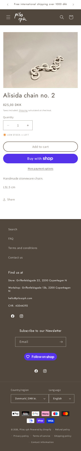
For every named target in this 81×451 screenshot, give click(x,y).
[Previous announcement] (7, 4)
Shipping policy (62, 435)
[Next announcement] (73, 4)
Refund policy (62, 429)
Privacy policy (21, 435)
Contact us (15, 257)
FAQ (11, 238)
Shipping (23, 110)
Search (12, 229)
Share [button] (11, 199)
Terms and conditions (22, 248)
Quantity (8, 117)
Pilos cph (24, 429)
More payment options (40, 168)
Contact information (42, 442)
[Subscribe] (61, 342)
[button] (8, 17)
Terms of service (41, 435)
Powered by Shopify (41, 429)
